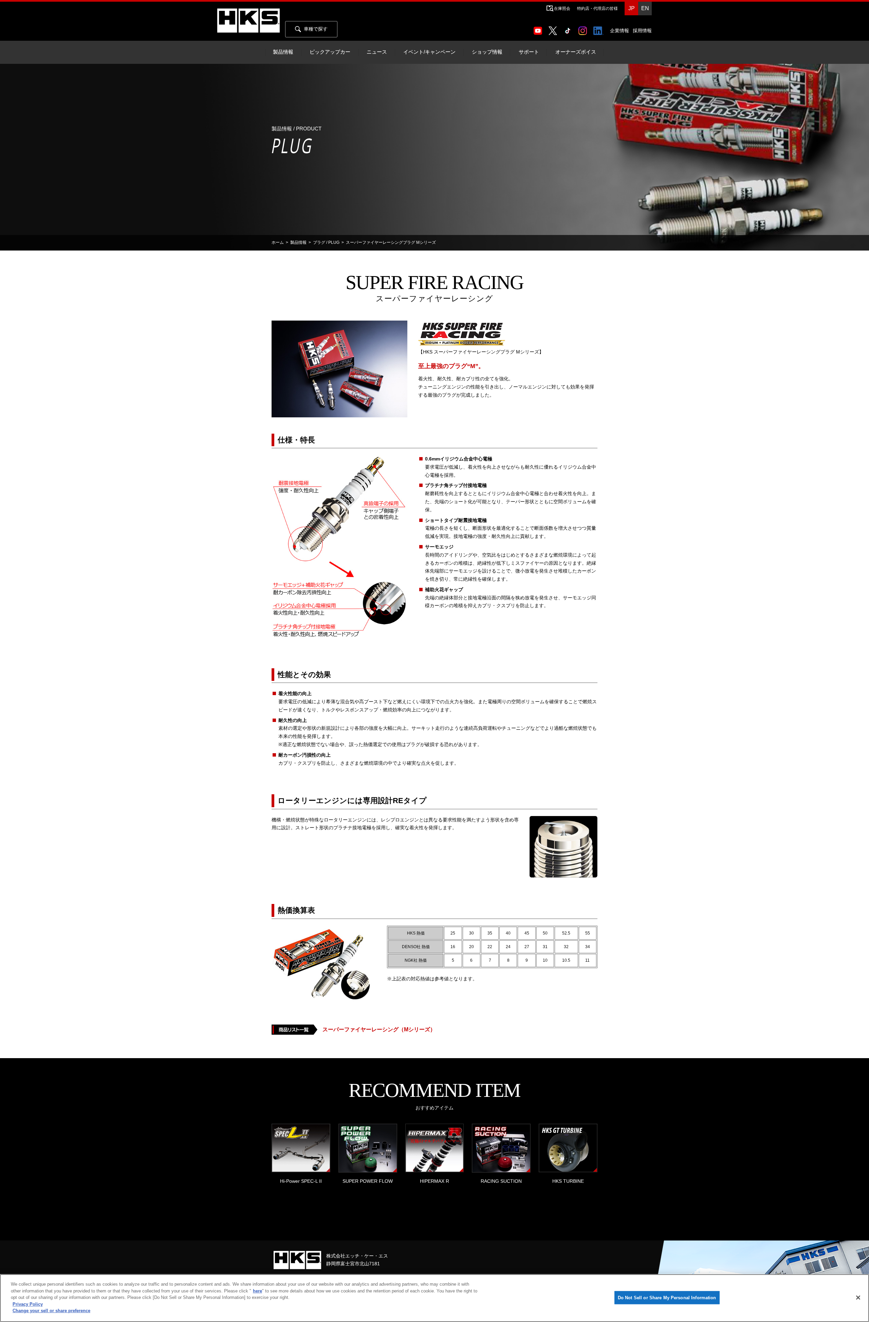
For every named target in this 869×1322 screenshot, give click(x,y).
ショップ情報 (487, 52)
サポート (529, 52)
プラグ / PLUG (326, 242)
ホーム (278, 242)
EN (645, 8)
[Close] (858, 1297)
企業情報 (619, 30)
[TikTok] (569, 28)
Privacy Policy (28, 1304)
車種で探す (316, 29)
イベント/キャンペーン (429, 52)
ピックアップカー (330, 52)
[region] (434, 1298)
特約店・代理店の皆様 (597, 8)
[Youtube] (539, 28)
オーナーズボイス (575, 52)
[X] (554, 28)
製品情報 (283, 52)
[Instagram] (584, 28)
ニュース (377, 52)
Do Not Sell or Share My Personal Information (667, 1297)
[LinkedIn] (599, 28)
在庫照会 (562, 8)
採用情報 (642, 30)
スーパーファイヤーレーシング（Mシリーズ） (379, 1029)
